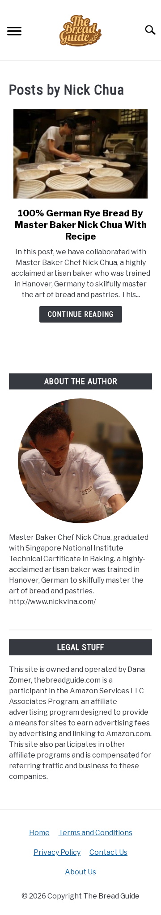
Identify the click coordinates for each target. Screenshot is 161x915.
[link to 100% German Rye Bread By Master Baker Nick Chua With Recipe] (80, 154)
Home (39, 832)
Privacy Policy (57, 852)
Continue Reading (81, 314)
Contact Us (108, 852)
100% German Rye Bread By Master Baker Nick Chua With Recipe (81, 225)
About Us (80, 872)
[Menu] (14, 32)
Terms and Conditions (95, 832)
